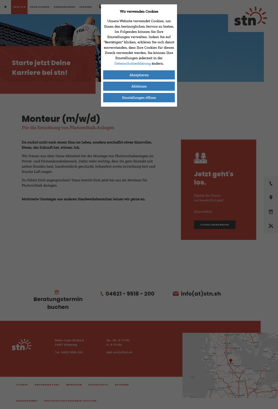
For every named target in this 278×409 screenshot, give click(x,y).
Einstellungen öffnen (139, 97)
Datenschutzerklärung (133, 63)
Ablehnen (139, 86)
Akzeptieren (139, 75)
